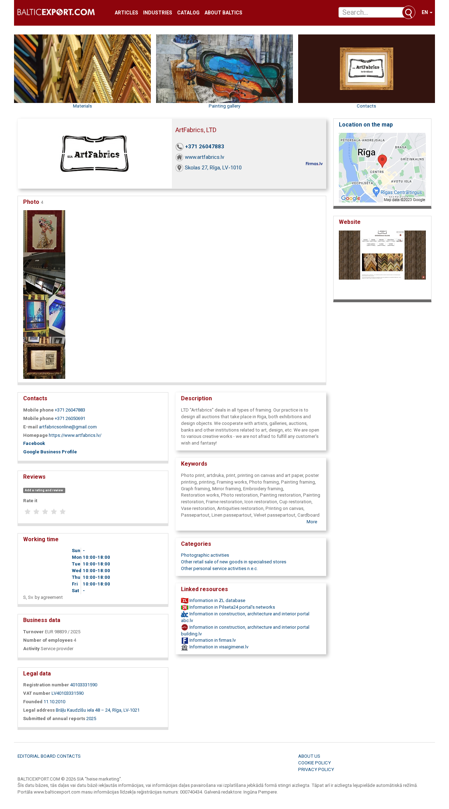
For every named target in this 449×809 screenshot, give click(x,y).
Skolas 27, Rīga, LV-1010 (213, 167)
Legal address (39, 710)
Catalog (188, 12)
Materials (82, 106)
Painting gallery (224, 106)
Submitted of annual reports (54, 718)
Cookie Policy (314, 762)
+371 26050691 (70, 418)
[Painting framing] (44, 231)
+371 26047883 (204, 146)
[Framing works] (44, 315)
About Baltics (223, 12)
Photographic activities (205, 555)
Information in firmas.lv (212, 640)
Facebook (34, 443)
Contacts (366, 106)
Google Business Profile (50, 451)
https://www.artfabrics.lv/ (75, 435)
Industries (157, 12)
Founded (32, 701)
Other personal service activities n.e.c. (219, 568)
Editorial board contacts (49, 756)
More (312, 521)
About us (309, 756)
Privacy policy (316, 769)
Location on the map (366, 124)
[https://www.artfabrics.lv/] (382, 263)
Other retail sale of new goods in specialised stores (233, 561)
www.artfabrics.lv (204, 157)
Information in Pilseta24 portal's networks (231, 607)
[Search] (408, 12)
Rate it (30, 500)
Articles (126, 12)
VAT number (37, 693)
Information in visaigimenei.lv (218, 646)
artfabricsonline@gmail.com (68, 426)
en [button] (425, 12)
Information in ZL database (216, 600)
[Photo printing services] (44, 273)
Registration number (46, 684)
